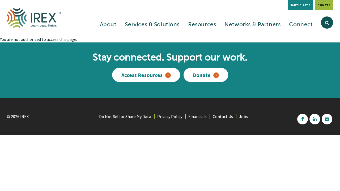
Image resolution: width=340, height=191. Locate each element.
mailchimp (327, 119)
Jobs (243, 116)
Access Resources (142, 75)
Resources (202, 25)
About (108, 25)
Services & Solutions (152, 25)
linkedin (314, 119)
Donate (323, 5)
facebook (302, 119)
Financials (197, 116)
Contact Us (223, 116)
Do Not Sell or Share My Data (125, 116)
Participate (300, 5)
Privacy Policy (169, 116)
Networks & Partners (252, 25)
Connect (301, 25)
